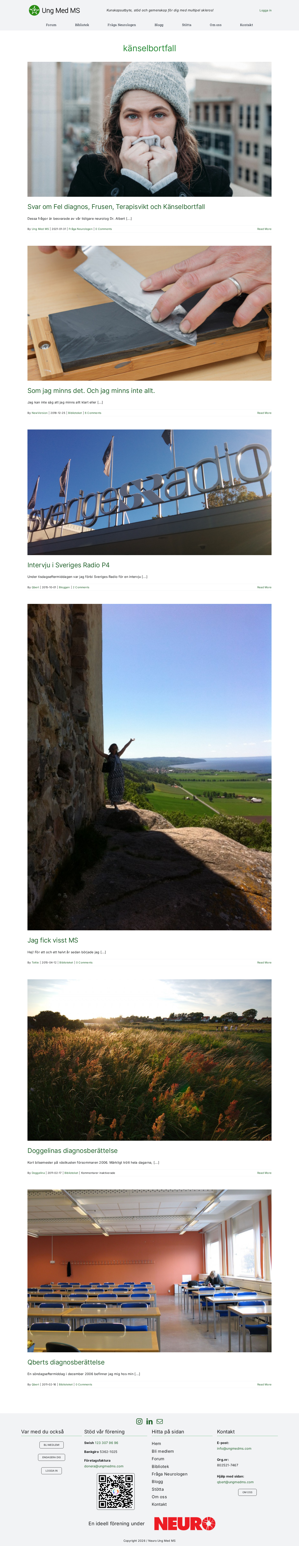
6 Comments (93, 412)
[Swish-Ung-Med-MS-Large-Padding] (115, 1475)
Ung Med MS (40, 228)
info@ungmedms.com (234, 1448)
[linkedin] (149, 1421)
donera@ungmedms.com (104, 1466)
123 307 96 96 (106, 1443)
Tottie (35, 962)
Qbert (35, 587)
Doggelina (38, 1172)
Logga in (266, 10)
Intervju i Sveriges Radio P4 (68, 565)
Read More (264, 228)
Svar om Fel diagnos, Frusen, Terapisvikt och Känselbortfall (116, 207)
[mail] (160, 1421)
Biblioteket (75, 412)
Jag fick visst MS (52, 940)
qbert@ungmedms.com (235, 1482)
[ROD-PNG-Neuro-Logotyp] (184, 1519)
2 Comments (81, 587)
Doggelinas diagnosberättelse (72, 1151)
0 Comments (103, 228)
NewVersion (40, 412)
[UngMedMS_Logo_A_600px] (54, 6)
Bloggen (64, 587)
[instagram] (139, 1421)
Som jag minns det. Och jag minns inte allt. (91, 391)
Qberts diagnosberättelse (66, 1362)
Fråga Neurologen (81, 228)
